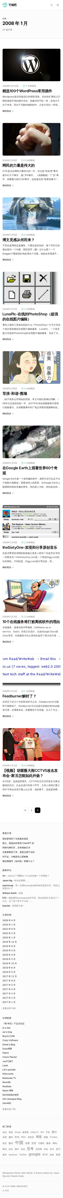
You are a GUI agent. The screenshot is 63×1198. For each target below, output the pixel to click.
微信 (11, 1143)
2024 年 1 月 (8, 924)
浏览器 (31, 1137)
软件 (52, 1149)
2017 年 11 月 (9, 976)
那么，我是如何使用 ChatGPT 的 (18, 843)
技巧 (58, 1149)
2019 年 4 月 (8, 954)
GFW (45, 1154)
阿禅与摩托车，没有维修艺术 (16, 847)
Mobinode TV (9, 1078)
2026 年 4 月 (8, 920)
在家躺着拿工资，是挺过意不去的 (18, 852)
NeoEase (6, 1086)
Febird (5, 1052)
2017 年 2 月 (8, 997)
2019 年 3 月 (8, 959)
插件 (17, 1149)
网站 (55, 1143)
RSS (23, 1137)
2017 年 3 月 (8, 993)
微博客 (25, 1132)
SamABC (6, 1103)
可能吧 (41, 1143)
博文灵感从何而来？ (18, 240)
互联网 (38, 1149)
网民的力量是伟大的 (18, 165)
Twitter (23, 1154)
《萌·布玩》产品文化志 (13, 1023)
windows (13, 1154)
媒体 (4, 1154)
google (35, 1154)
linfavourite (7, 1073)
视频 (46, 1137)
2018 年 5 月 (8, 972)
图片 (54, 1132)
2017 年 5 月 (8, 985)
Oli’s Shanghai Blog (12, 1099)
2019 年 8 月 (8, 946)
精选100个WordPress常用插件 (27, 91)
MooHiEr (6, 1082)
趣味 (11, 1137)
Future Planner (9, 1057)
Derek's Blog (8, 1044)
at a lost (6, 1027)
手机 (48, 1132)
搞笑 (4, 1143)
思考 (30, 1148)
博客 (39, 1137)
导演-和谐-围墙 (14, 393)
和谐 (17, 1137)
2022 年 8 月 (8, 929)
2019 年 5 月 (8, 950)
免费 (27, 1143)
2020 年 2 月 (8, 933)
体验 (11, 1132)
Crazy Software (10, 1040)
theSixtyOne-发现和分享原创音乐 (29, 547)
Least (5, 1065)
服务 (48, 1143)
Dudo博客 (7, 1048)
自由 (4, 1132)
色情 (4, 1137)
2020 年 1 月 (8, 937)
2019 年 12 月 (9, 941)
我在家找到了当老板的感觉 (15, 838)
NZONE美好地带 (10, 1094)
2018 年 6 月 (8, 967)
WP (42, 1132)
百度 (33, 1143)
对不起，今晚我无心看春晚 (15, 856)
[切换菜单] (58, 5)
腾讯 (4, 1149)
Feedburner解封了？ (19, 696)
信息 (23, 1149)
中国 (19, 1142)
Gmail (17, 1132)
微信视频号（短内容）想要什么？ (18, 861)
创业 (11, 1149)
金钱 (52, 1154)
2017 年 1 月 (8, 1002)
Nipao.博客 (7, 1090)
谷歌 (46, 1149)
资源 (58, 1154)
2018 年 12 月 (9, 963)
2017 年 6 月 (8, 980)
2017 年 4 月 (8, 989)
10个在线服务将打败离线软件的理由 (31, 621)
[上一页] (25, 810)
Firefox (53, 1137)
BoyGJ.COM (8, 1036)
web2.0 (35, 1132)
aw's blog (7, 1032)
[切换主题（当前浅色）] (51, 5)
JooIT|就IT (7, 1061)
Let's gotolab (9, 1069)
